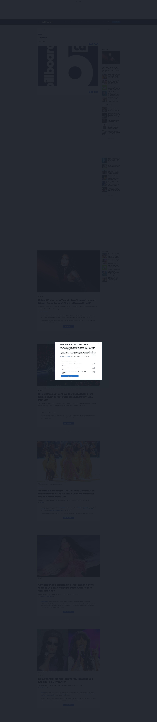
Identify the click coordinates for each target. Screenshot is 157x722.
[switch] (93, 363)
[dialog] (78, 361)
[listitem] (78, 361)
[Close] (100, 344)
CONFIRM (69, 376)
